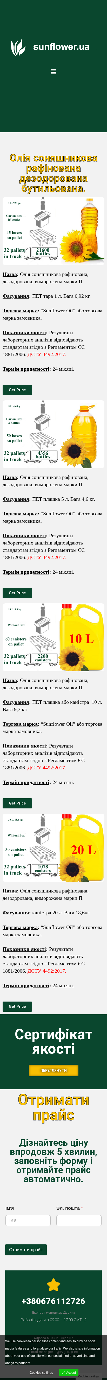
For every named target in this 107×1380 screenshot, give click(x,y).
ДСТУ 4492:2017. (47, 354)
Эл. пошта (69, 1208)
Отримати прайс (26, 1249)
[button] (53, 72)
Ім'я (9, 1208)
